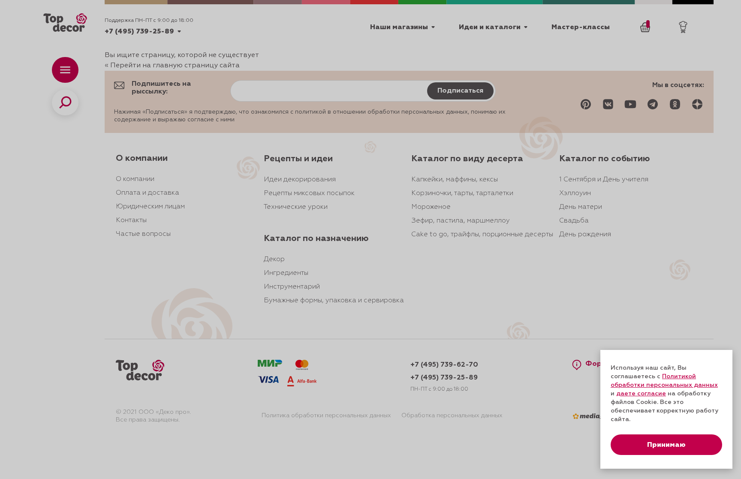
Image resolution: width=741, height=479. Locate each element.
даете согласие (641, 394)
